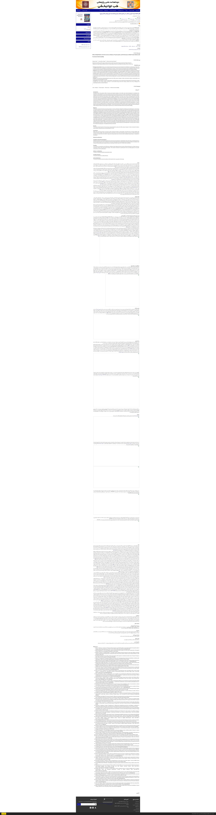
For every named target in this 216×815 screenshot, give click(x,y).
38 (95, 559)
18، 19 (134, 187)
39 (113, 565)
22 (101, 200)
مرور (126, 10)
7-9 (103, 174)
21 (100, 189)
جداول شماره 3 (129, 443)
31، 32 (131, 349)
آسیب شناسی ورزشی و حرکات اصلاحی (134, 49)
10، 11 (106, 175)
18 (104, 375)
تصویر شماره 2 (98, 272)
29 (107, 312)
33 (117, 411)
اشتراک (79, 804)
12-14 (127, 177)
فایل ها (88, 24)
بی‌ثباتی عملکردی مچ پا (124, 46)
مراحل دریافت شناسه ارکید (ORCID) (122, 803)
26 (98, 236)
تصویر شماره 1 (98, 232)
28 (108, 273)
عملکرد (130, 46)
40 (97, 567)
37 (138, 554)
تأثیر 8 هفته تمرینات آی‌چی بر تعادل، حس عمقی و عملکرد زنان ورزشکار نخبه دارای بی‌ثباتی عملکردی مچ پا (120, 14)
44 (107, 586)
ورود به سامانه (84, 10)
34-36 (115, 550)
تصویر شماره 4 (121, 352)
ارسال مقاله (106, 10)
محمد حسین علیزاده (124, 19)
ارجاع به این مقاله (86, 38)
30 (128, 345)
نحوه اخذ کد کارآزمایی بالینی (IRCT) (123, 806)
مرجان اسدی (138, 19)
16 (102, 182)
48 (101, 601)
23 (130, 208)
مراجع (138, 793)
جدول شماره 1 (100, 375)
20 (120, 188)
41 (104, 577)
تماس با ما (101, 10)
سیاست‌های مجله (121, 10)
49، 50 (107, 607)
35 (114, 591)
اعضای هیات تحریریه (136, 805)
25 (126, 227)
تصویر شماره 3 (98, 309)
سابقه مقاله (87, 32)
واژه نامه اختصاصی (136, 810)
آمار (88, 41)
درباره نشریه (137, 803)
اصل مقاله (137, 90)
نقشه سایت (137, 811)
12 (113, 179)
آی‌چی (139, 46)
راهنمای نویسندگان (113, 10)
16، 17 (101, 184)
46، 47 (112, 591)
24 (107, 218)
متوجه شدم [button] (3, 813)
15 (112, 179)
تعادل (137, 46)
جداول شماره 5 (101, 443)
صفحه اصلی (137, 10)
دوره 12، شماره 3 (80, 14)
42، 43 (107, 584)
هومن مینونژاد (132, 19)
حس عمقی (133, 46)
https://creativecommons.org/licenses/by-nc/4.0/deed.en (105, 804)
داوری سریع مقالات (125, 801)
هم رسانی (87, 35)
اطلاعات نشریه (132, 10)
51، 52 (114, 611)
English (78, 10)
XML (88, 27)
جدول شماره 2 (137, 416)
